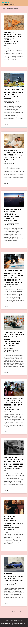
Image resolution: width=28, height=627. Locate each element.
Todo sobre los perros (8, 4)
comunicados (11, 43)
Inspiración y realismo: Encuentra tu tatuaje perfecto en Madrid (14, 520)
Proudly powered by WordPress (8, 623)
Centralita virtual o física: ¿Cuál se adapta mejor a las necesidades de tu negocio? (13, 402)
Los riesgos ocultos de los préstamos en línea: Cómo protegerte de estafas (14, 94)
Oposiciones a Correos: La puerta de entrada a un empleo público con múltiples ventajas (13, 461)
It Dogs (7, 2)
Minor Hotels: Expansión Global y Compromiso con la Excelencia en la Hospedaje (13, 155)
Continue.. (6, 64)
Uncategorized (10, 45)
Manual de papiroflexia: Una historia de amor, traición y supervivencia (12, 36)
